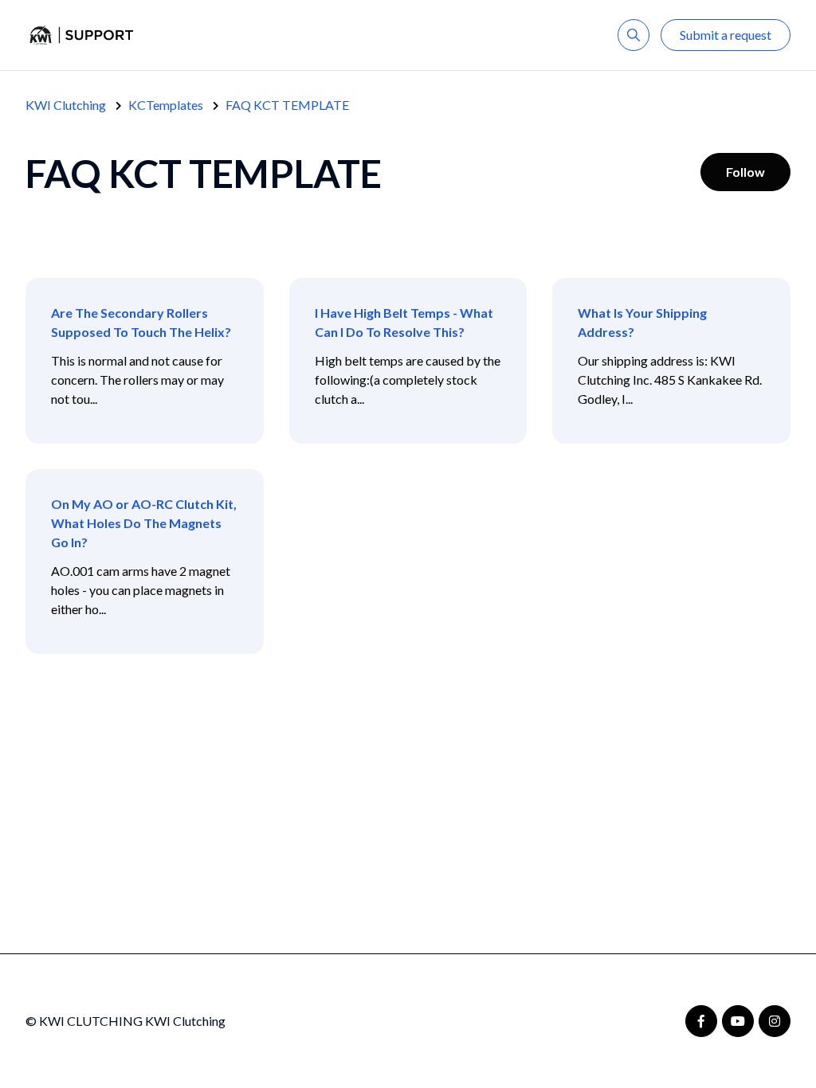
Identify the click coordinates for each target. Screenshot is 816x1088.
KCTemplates (165, 104)
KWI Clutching (66, 104)
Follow (745, 171)
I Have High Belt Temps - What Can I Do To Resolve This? (404, 322)
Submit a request (725, 34)
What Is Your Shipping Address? (642, 322)
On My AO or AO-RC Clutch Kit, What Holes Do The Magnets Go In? (144, 523)
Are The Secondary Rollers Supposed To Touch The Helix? (141, 322)
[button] (633, 35)
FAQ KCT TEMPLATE (287, 104)
